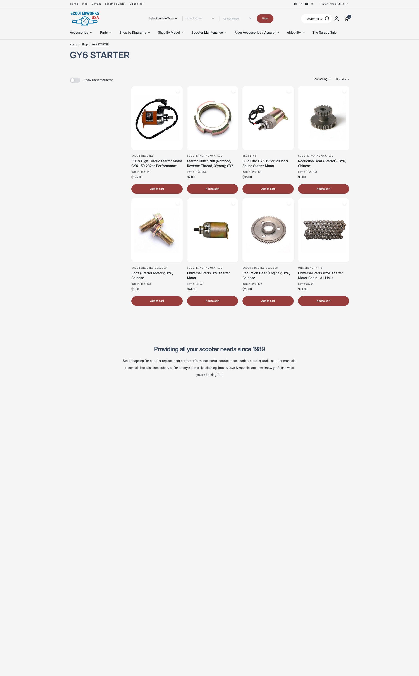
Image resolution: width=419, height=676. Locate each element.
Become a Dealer (115, 3)
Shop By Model (169, 33)
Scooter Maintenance (207, 33)
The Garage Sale (325, 33)
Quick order (136, 3)
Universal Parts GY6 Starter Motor (208, 275)
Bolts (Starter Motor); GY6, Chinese (152, 275)
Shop (85, 44)
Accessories (79, 33)
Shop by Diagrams (133, 33)
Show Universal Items (98, 80)
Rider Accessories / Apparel (255, 33)
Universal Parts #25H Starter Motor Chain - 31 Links (320, 275)
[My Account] (336, 18)
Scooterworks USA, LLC (204, 155)
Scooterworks (142, 155)
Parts (104, 33)
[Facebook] (295, 4)
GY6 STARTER (100, 44)
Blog (85, 3)
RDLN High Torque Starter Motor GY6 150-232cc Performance (156, 163)
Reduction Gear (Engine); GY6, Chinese (266, 275)
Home (73, 44)
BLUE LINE (249, 155)
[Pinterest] (312, 4)
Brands (74, 3)
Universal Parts (310, 267)
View (265, 18)
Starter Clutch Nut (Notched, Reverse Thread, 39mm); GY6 (210, 163)
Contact (96, 3)
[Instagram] (301, 4)
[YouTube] (307, 4)
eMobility (294, 33)
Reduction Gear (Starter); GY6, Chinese (322, 163)
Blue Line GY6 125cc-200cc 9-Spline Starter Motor (265, 163)
